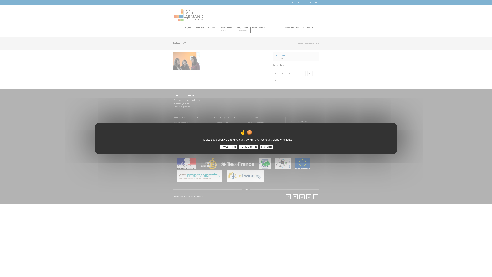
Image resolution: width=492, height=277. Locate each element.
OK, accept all (229, 147)
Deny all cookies (249, 147)
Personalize (266, 147)
